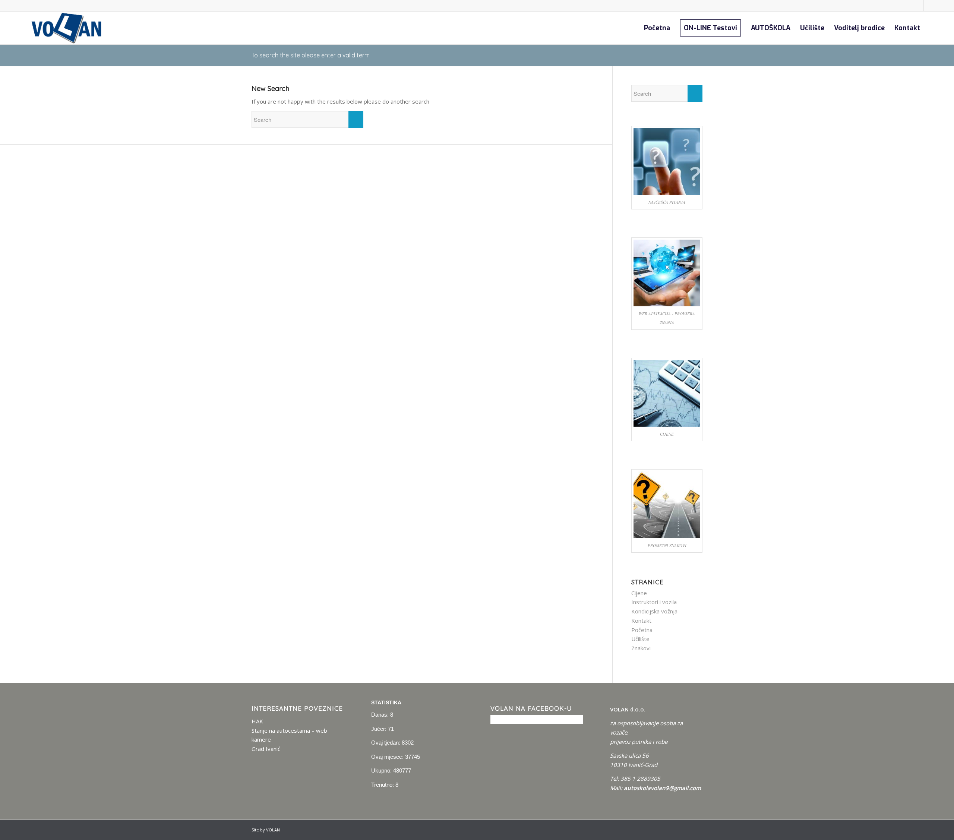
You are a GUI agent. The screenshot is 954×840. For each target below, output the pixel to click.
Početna (642, 630)
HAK (257, 721)
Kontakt (641, 620)
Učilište (640, 638)
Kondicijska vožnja (654, 611)
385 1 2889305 (640, 778)
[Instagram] (929, 5)
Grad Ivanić (266, 748)
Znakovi (641, 648)
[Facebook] (918, 5)
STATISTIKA (386, 702)
